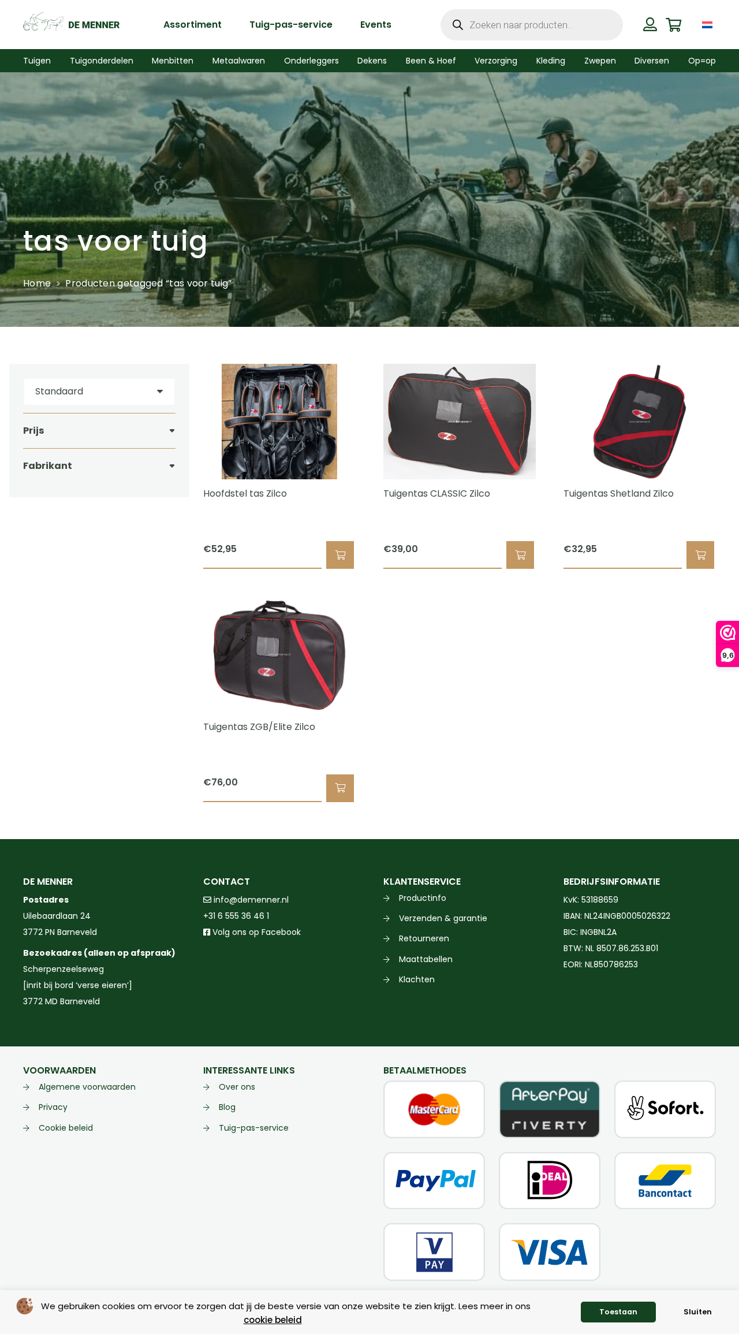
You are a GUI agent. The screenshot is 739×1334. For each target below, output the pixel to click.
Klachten (417, 979)
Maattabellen (426, 959)
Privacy (53, 1107)
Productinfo (422, 898)
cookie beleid (273, 1320)
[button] (724, 24)
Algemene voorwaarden (87, 1087)
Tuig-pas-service (254, 1128)
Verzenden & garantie (443, 918)
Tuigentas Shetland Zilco (618, 493)
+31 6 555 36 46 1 (236, 916)
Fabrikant (47, 465)
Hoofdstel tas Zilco (245, 493)
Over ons (237, 1087)
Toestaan (618, 1312)
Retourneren (424, 938)
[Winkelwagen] (673, 24)
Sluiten (698, 1312)
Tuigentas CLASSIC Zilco (436, 493)
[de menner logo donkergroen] (71, 25)
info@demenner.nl (250, 900)
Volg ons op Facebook (255, 932)
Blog (227, 1107)
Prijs (33, 430)
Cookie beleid (66, 1128)
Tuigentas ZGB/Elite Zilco (259, 726)
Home (37, 283)
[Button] (650, 24)
